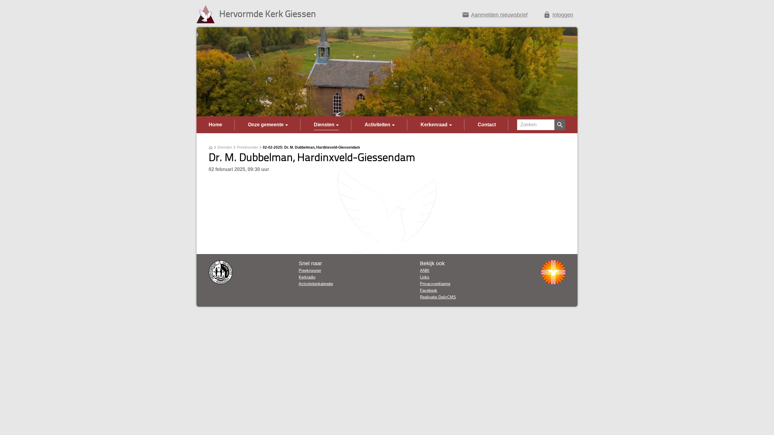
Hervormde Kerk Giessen (267, 13)
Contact (487, 124)
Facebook (428, 290)
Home (215, 124)
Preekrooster (247, 147)
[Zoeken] (559, 124)
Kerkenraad (434, 124)
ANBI (424, 270)
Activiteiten (377, 124)
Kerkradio (307, 277)
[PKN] (553, 272)
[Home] (211, 148)
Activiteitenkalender (316, 284)
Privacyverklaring (435, 284)
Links (424, 277)
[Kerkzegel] (221, 272)
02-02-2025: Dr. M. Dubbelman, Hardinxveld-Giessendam (311, 147)
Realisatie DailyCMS (438, 297)
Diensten (324, 124)
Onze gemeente (266, 124)
